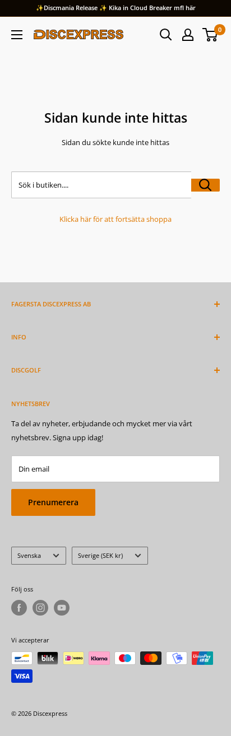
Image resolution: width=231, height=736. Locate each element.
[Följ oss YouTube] (62, 608)
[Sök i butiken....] (205, 185)
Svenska (29, 555)
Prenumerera (53, 502)
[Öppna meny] (16, 34)
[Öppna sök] (166, 35)
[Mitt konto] (187, 35)
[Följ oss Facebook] (19, 608)
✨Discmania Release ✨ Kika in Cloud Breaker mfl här (116, 7)
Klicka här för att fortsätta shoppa (115, 219)
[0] (211, 34)
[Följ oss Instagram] (40, 608)
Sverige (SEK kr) (100, 555)
